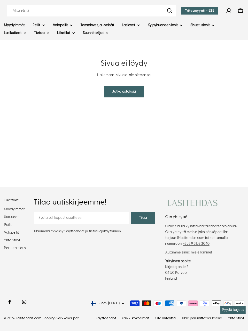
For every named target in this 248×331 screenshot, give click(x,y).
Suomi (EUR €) (109, 303)
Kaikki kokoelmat (135, 318)
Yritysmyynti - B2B (199, 10)
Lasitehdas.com (28, 318)
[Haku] (169, 11)
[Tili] (229, 11)
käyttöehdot (75, 231)
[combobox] (91, 10)
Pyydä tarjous (233, 310)
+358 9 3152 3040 (196, 243)
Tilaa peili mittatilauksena (201, 318)
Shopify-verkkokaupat (61, 318)
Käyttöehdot (106, 318)
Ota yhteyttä (165, 318)
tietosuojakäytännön (105, 231)
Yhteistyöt (236, 318)
